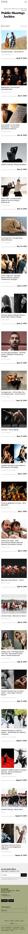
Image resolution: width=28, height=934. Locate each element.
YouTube (22, 920)
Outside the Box (12, 51)
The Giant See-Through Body (12, 239)
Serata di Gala (13, 616)
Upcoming (24, 26)
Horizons (10, 430)
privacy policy (10, 877)
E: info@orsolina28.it (5, 895)
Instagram (12, 920)
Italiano (16, 923)
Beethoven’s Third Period (10, 88)
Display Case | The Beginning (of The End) (12, 653)
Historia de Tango (12, 542)
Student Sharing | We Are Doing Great (12, 693)
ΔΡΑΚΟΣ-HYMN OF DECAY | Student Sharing (14, 772)
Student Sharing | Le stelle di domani (13, 732)
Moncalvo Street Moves (12, 580)
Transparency (15, 929)
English (11, 923)
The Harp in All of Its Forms (11, 847)
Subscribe (24, 875)
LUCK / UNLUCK (11, 277)
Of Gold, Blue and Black (13, 354)
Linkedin (17, 920)
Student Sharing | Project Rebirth (13, 466)
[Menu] (26, 1)
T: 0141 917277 (4, 894)
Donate (11, 900)
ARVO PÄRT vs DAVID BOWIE (11, 200)
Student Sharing (13, 164)
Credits (11, 930)
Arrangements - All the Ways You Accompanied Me (13, 393)
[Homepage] (4, 1)
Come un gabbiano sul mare (13, 504)
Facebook (6, 920)
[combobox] (8, 26)
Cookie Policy (8, 929)
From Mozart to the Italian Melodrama (10, 127)
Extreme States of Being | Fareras (13, 316)
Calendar (4, 900)
